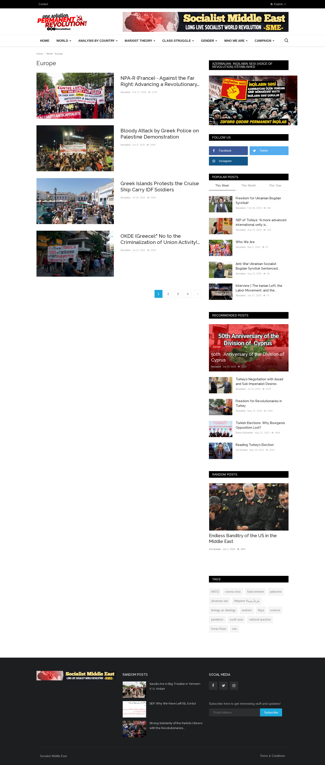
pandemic (217, 619)
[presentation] (272, 491)
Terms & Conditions (272, 755)
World (49, 53)
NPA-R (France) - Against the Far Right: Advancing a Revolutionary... (159, 81)
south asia (236, 619)
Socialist (125, 92)
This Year (275, 185)
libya (261, 610)
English (278, 4)
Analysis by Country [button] (96, 40)
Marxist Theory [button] (139, 40)
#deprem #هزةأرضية (246, 601)
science (275, 610)
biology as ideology (223, 610)
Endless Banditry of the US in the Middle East (243, 538)
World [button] (62, 40)
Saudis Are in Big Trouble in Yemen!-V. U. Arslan (175, 686)
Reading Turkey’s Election (255, 445)
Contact (43, 4)
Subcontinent (255, 591)
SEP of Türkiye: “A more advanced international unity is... (261, 222)
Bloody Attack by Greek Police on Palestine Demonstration (159, 134)
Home (44, 40)
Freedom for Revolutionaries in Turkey (259, 403)
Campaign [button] (263, 40)
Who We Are (245, 242)
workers (247, 610)
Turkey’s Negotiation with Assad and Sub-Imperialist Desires (259, 381)
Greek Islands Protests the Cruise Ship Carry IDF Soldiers (159, 186)
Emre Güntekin (244, 432)
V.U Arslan (242, 450)
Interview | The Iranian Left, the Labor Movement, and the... (259, 288)
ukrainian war (219, 601)
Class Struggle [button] (177, 40)
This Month (248, 185)
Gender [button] (208, 40)
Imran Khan (218, 628)
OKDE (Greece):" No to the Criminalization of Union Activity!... (160, 239)
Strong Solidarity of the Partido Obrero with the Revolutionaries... (175, 725)
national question (260, 619)
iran (234, 628)
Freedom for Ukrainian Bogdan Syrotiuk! (258, 200)
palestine (275, 591)
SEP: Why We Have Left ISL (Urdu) (172, 703)
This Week (222, 185)
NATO (215, 591)
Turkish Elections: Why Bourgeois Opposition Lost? (260, 425)
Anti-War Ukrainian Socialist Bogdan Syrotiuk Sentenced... (258, 266)
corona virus (233, 591)
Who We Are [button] (234, 40)
